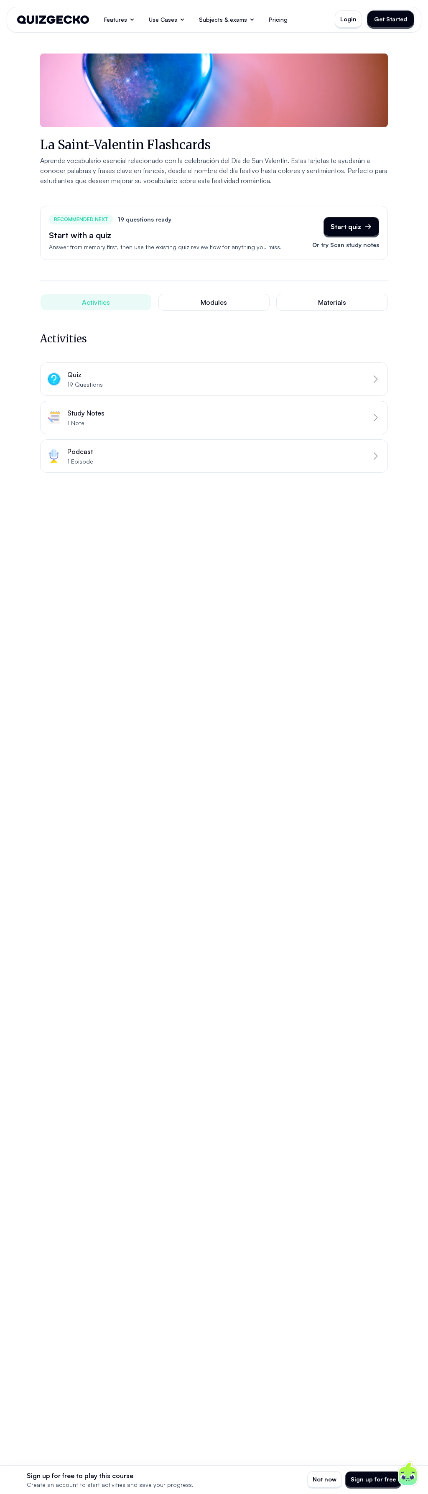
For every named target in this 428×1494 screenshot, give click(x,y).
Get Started (390, 19)
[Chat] (408, 1474)
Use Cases (163, 19)
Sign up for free (373, 1479)
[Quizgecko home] (53, 19)
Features (115, 19)
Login (348, 19)
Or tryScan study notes (345, 244)
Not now (324, 1479)
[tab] (96, 302)
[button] (214, 379)
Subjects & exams (223, 19)
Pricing (278, 19)
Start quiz (346, 226)
